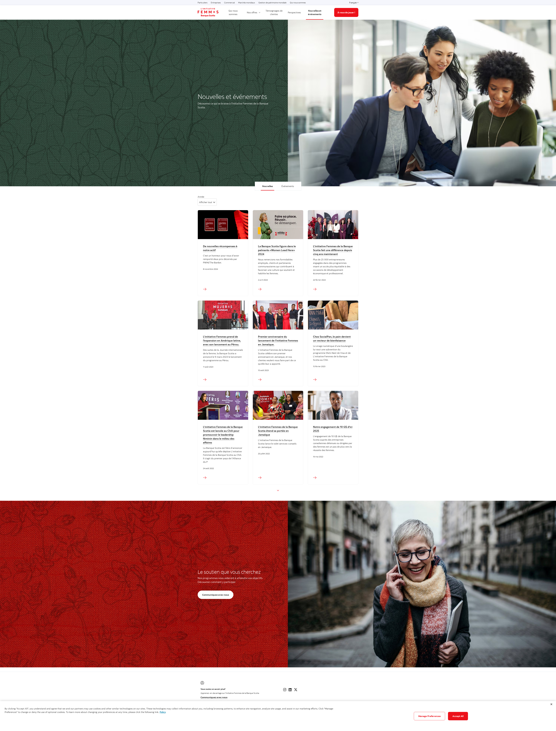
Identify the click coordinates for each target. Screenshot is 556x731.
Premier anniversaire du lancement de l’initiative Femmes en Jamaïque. (278, 340)
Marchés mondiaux (246, 2)
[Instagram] (284, 689)
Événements (287, 186)
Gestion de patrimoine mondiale (272, 2)
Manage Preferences (429, 716)
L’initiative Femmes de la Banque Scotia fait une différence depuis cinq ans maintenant (333, 250)
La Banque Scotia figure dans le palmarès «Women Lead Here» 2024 (277, 250)
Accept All (457, 716)
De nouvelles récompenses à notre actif (220, 248)
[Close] (551, 704)
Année (201, 196)
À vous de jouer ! (346, 12)
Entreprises (216, 2)
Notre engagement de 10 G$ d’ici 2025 (332, 428)
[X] (295, 689)
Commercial (229, 2)
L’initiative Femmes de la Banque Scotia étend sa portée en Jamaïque (278, 430)
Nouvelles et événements (314, 12)
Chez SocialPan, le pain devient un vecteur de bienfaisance (332, 338)
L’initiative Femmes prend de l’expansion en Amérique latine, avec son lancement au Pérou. (222, 340)
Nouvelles (267, 186)
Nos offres (252, 12)
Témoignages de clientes (274, 12)
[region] (278, 716)
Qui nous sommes (298, 2)
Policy (163, 712)
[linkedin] (290, 689)
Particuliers (202, 2)
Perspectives (294, 12)
